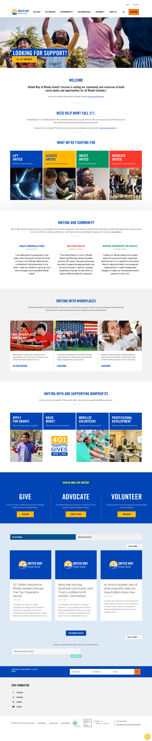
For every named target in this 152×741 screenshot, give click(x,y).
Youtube (19, 707)
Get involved (50, 12)
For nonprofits (66, 12)
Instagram (19, 697)
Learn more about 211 (108, 128)
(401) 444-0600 (121, 721)
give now (133, 12)
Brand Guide (42, 723)
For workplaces (84, 12)
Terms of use (53, 723)
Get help (36, 12)
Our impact (100, 12)
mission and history (95, 96)
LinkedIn (19, 702)
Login (127, 4)
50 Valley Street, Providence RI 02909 (128, 724)
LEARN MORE (61, 365)
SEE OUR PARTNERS (20, 365)
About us (113, 12)
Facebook (19, 692)
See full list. (116, 232)
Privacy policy (65, 723)
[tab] (43, 537)
